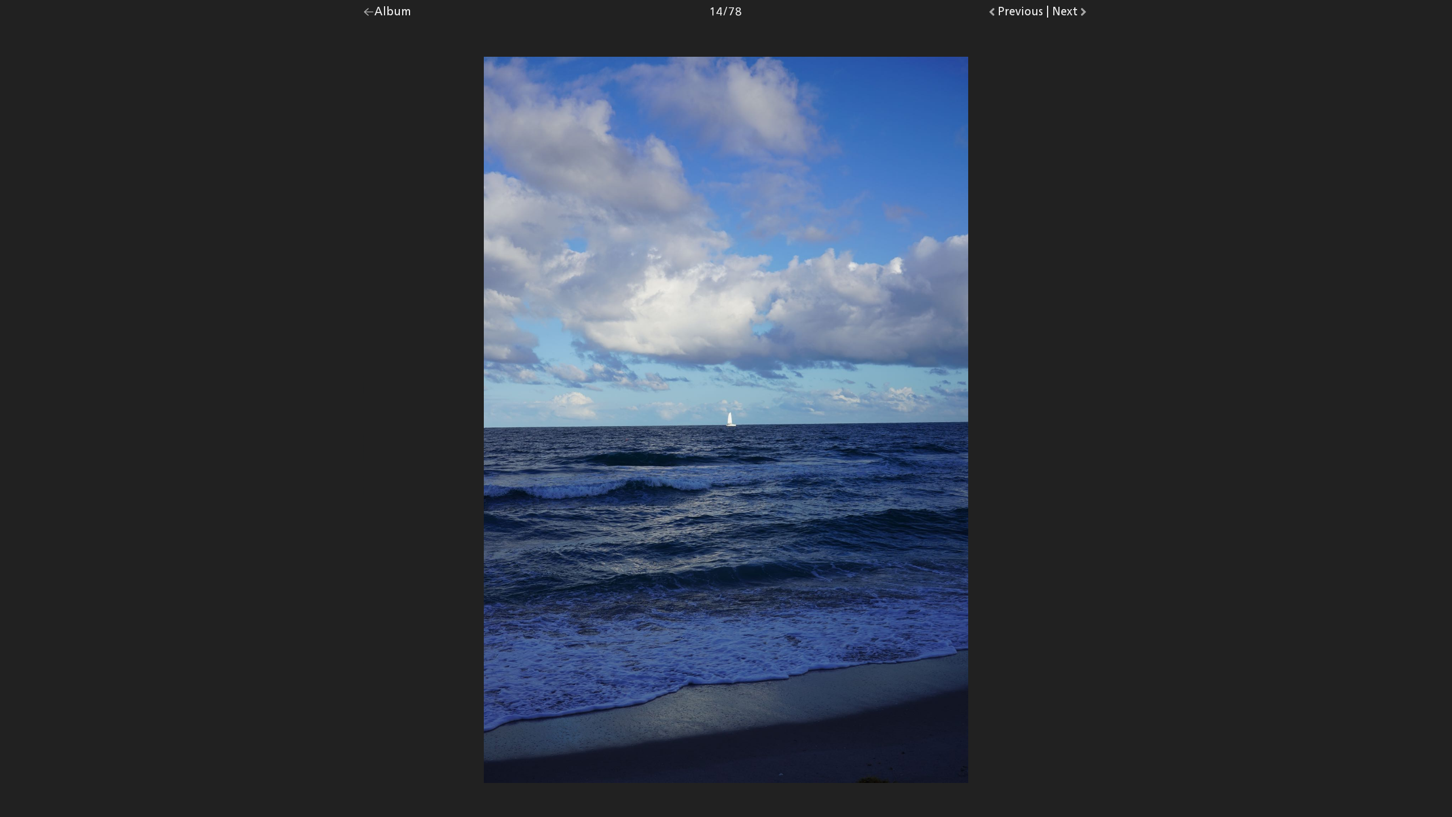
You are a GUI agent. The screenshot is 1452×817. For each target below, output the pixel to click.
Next (1070, 14)
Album (392, 14)
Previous (1020, 14)
